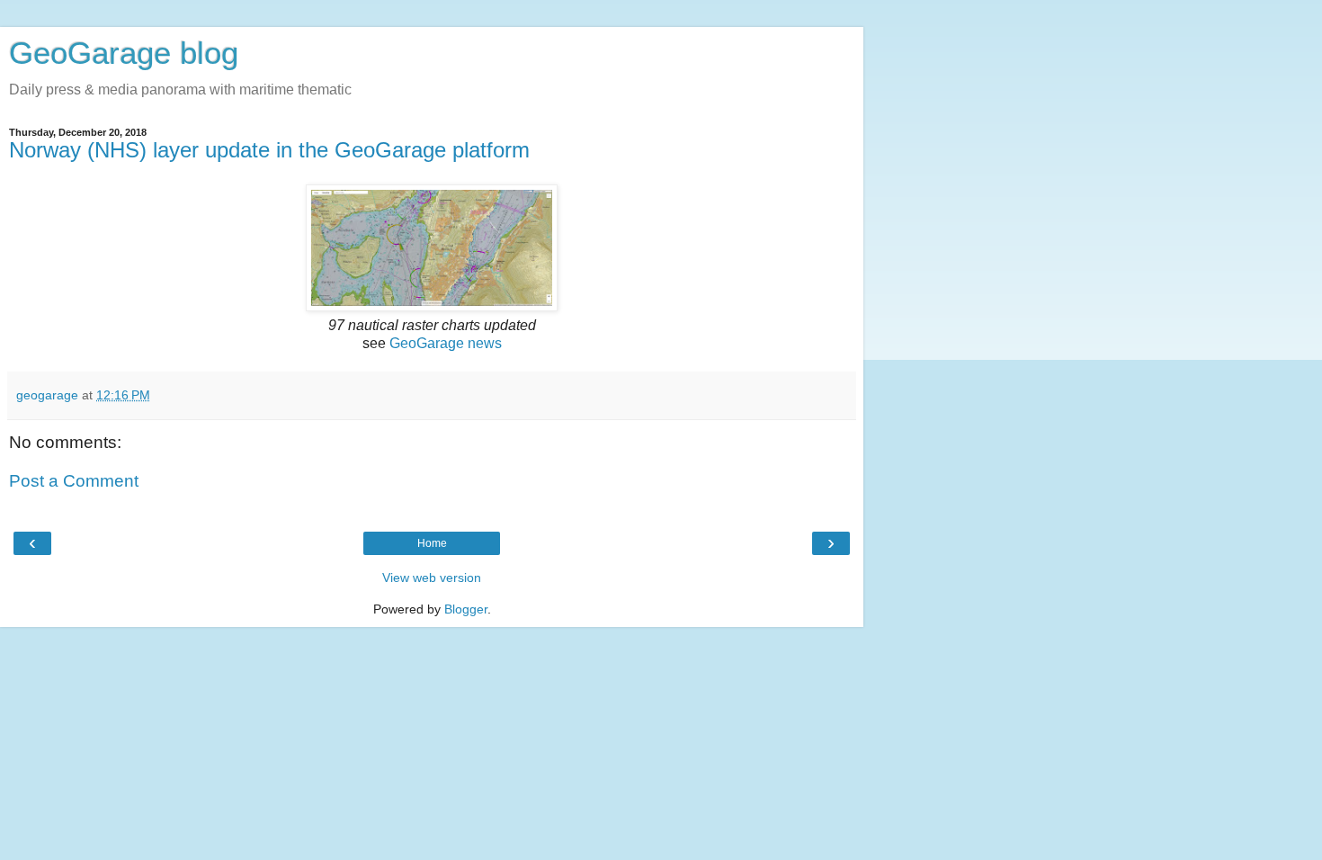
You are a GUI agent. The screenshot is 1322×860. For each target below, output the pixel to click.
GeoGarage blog (123, 53)
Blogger (465, 609)
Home (432, 543)
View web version (431, 577)
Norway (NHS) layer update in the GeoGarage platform (269, 150)
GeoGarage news (445, 343)
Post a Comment (73, 480)
